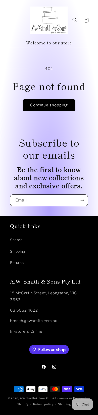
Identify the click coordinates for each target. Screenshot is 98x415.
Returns (17, 262)
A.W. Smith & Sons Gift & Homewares (46, 398)
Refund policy (43, 404)
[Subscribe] (82, 200)
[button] (10, 20)
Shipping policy (69, 404)
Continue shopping (49, 105)
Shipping (17, 251)
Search (16, 240)
